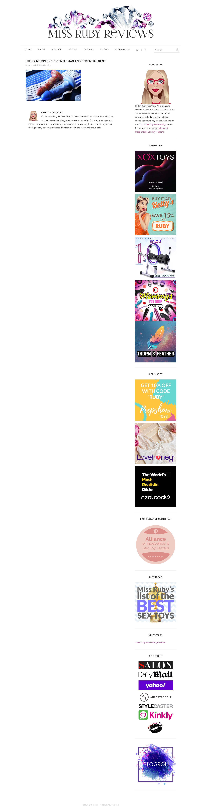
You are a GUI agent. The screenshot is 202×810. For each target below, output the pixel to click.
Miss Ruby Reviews (101, 22)
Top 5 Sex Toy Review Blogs (153, 124)
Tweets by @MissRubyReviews (150, 642)
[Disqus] (72, 169)
